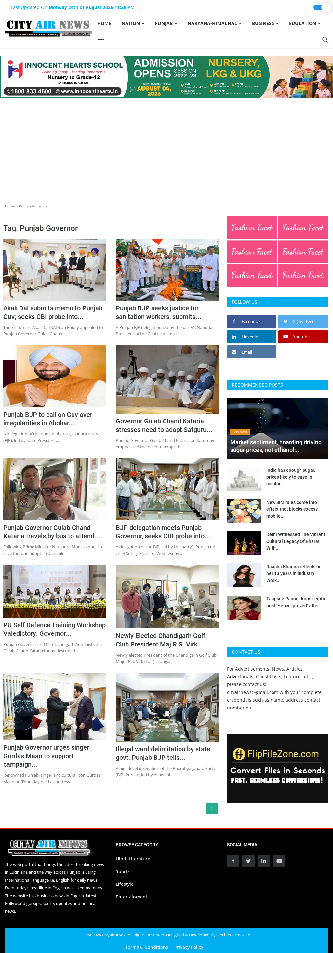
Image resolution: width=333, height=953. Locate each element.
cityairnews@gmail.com (252, 692)
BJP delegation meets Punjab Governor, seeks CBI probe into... (163, 532)
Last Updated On (73, 7)
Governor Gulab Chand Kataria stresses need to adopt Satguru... (164, 425)
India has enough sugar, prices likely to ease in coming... (290, 477)
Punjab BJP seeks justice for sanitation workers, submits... (158, 312)
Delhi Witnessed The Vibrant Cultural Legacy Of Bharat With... (295, 541)
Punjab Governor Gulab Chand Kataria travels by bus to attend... (51, 532)
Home (104, 23)
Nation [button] (131, 23)
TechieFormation (234, 935)
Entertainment (131, 897)
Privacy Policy (188, 947)
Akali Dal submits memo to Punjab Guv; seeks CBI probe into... (52, 312)
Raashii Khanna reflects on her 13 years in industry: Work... (294, 573)
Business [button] (263, 23)
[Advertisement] (166, 146)
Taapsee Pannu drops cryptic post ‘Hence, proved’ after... (296, 602)
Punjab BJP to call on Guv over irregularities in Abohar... (47, 419)
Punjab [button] (164, 23)
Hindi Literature (133, 859)
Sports (123, 871)
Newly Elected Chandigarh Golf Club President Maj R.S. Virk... (160, 640)
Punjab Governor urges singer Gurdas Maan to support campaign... (46, 756)
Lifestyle (125, 884)
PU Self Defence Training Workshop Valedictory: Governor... (54, 629)
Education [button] (303, 23)
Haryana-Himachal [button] (213, 23)
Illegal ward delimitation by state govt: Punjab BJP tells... (163, 753)
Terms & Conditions (146, 947)
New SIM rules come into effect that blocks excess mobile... (292, 509)
